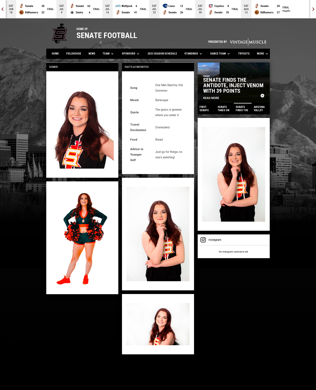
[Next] (313, 9)
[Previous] (3, 9)
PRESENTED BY (237, 42)
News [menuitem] (92, 53)
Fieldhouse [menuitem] (73, 53)
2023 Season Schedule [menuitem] (162, 53)
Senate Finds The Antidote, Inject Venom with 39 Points (233, 85)
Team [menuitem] (108, 54)
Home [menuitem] (55, 53)
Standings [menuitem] (193, 54)
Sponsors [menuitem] (131, 54)
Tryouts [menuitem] (245, 53)
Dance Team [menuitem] (220, 54)
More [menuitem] (263, 54)
